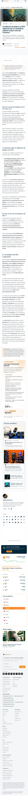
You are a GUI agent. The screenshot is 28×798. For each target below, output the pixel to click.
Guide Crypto (5, 730)
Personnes (17, 715)
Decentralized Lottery (8, 702)
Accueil (2, 7)
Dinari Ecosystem (18, 696)
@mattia (5, 508)
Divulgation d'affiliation (7, 777)
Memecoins (15, 684)
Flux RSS (4, 752)
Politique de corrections (7, 772)
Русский (7, 617)
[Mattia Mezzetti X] (9, 509)
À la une (4, 686)
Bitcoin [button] (17, 74)
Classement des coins (7, 679)
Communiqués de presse (7, 723)
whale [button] (9, 111)
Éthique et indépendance (7, 773)
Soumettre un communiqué (8, 765)
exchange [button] (20, 286)
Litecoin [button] (9, 246)
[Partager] (24, 522)
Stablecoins (15, 686)
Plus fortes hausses (6, 681)
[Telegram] (11, 674)
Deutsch (7, 611)
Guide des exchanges (6, 733)
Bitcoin (4, 713)
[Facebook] (4, 674)
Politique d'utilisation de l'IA (10, 69)
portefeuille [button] (11, 74)
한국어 (6, 614)
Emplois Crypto (17, 718)
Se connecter (10, 417)
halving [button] (20, 263)
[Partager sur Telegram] (12, 517)
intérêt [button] (4, 202)
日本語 (6, 623)
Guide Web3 (5, 728)
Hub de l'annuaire (18, 711)
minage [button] (4, 241)
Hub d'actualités (6, 711)
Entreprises (17, 713)
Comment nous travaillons (20, 47)
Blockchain (7, 7)
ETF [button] (16, 286)
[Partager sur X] (4, 517)
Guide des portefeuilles (7, 731)
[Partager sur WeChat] (21, 522)
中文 (6, 620)
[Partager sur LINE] (15, 519)
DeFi (3, 718)
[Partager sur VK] (12, 519)
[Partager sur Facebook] (7, 517)
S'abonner (9, 551)
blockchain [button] (16, 225)
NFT (3, 720)
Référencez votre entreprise (8, 760)
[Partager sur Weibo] (18, 519)
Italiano (7, 599)
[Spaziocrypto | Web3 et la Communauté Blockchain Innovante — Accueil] (14, 654)
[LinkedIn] (14, 674)
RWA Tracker (5, 691)
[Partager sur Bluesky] (24, 517)
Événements (17, 720)
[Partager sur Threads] (4, 519)
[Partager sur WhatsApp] (10, 517)
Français (7, 608)
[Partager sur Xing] (21, 519)
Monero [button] (14, 246)
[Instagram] (9, 674)
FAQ (3, 745)
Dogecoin (5, 642)
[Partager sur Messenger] (10, 522)
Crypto (11, 23)
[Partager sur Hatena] (15, 522)
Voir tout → (23, 574)
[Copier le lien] (4, 525)
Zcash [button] (4, 248)
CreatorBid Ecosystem (8, 700)
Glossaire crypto (6, 735)
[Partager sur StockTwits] (7, 522)
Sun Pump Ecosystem (8, 706)
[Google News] (19, 674)
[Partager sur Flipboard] (18, 522)
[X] (6, 674)
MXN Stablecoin (7, 696)
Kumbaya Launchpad (8, 698)
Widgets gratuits (6, 749)
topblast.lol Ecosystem (8, 704)
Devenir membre (6, 747)
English (6, 602)
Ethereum (4, 715)
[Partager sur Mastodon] (4, 522)
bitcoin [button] (14, 128)
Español (7, 605)
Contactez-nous (6, 743)
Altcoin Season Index (6, 689)
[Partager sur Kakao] (12, 522)
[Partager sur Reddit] (18, 517)
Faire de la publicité (6, 757)
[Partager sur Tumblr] (10, 519)
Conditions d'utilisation (18, 792)
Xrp (3, 716)
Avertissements (5, 750)
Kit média (4, 758)
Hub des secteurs (16, 679)
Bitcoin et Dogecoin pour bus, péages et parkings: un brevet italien (12, 645)
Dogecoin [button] (20, 246)
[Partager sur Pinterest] (7, 519)
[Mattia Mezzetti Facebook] (11, 509)
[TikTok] (17, 674)
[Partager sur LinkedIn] (15, 517)
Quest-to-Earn (19, 702)
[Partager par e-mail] (24, 519)
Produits (16, 716)
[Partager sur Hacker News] (21, 517)
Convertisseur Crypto (7, 688)
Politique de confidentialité (7, 793)
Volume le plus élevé (6, 684)
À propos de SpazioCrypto (7, 742)
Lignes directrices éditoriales (8, 770)
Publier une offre (6, 762)
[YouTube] (22, 674)
